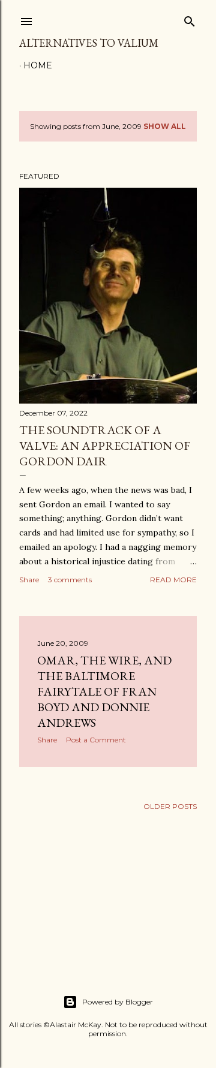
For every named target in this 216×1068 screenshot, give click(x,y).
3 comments (70, 579)
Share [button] (29, 579)
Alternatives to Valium (88, 43)
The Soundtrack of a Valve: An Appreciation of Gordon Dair (104, 445)
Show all (164, 126)
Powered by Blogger (117, 1001)
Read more (173, 579)
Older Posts (170, 806)
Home (37, 65)
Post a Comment (96, 739)
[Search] (189, 19)
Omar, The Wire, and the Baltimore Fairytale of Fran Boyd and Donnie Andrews (104, 691)
